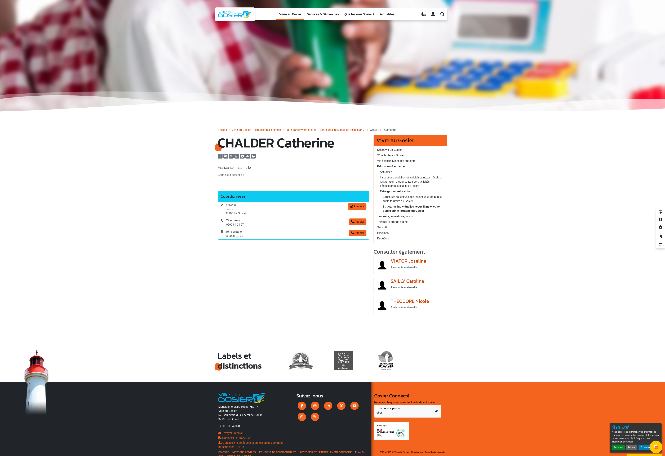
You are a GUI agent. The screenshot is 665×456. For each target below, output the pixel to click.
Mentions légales (244, 452)
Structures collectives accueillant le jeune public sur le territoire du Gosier (412, 199)
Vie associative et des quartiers (396, 160)
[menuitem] (290, 14)
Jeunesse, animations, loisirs (395, 216)
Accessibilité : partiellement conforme (326, 452)
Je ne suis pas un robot (388, 410)
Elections (383, 232)
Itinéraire (358, 206)
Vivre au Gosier (290, 14)
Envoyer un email (232, 433)
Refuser (631, 447)
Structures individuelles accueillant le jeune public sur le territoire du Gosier (411, 208)
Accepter (618, 447)
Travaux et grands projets (392, 221)
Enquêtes (383, 238)
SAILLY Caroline (407, 281)
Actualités (387, 14)
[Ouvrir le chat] (656, 447)
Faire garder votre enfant (301, 129)
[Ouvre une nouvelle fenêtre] (302, 406)
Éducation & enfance (268, 129)
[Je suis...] (423, 14)
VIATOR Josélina (408, 261)
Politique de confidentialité (277, 452)
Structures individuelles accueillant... (342, 129)
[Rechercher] (442, 14)
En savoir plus (647, 447)
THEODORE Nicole (410, 301)
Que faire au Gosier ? (359, 14)
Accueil (222, 129)
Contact (223, 452)
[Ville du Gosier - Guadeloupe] (241, 397)
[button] (253, 157)
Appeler (359, 221)
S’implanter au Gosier (390, 155)
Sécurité (382, 227)
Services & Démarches (323, 14)
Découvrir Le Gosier (389, 149)
